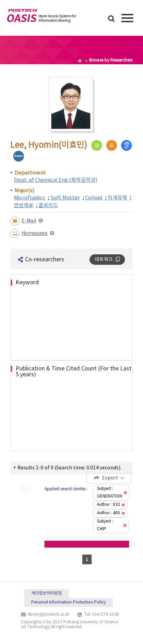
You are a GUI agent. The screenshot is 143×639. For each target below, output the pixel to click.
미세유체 (117, 198)
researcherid (111, 145)
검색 (111, 19)
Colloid (93, 198)
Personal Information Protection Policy (68, 602)
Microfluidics (29, 198)
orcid (96, 145)
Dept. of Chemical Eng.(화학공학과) (55, 180)
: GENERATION (109, 492)
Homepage (35, 233)
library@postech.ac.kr (48, 614)
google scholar (126, 145)
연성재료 (23, 205)
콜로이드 (48, 205)
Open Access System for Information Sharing (41, 17)
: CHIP (105, 525)
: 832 (108, 504)
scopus (18, 156)
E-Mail (29, 221)
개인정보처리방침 (46, 593)
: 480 (108, 513)
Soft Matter (65, 198)
